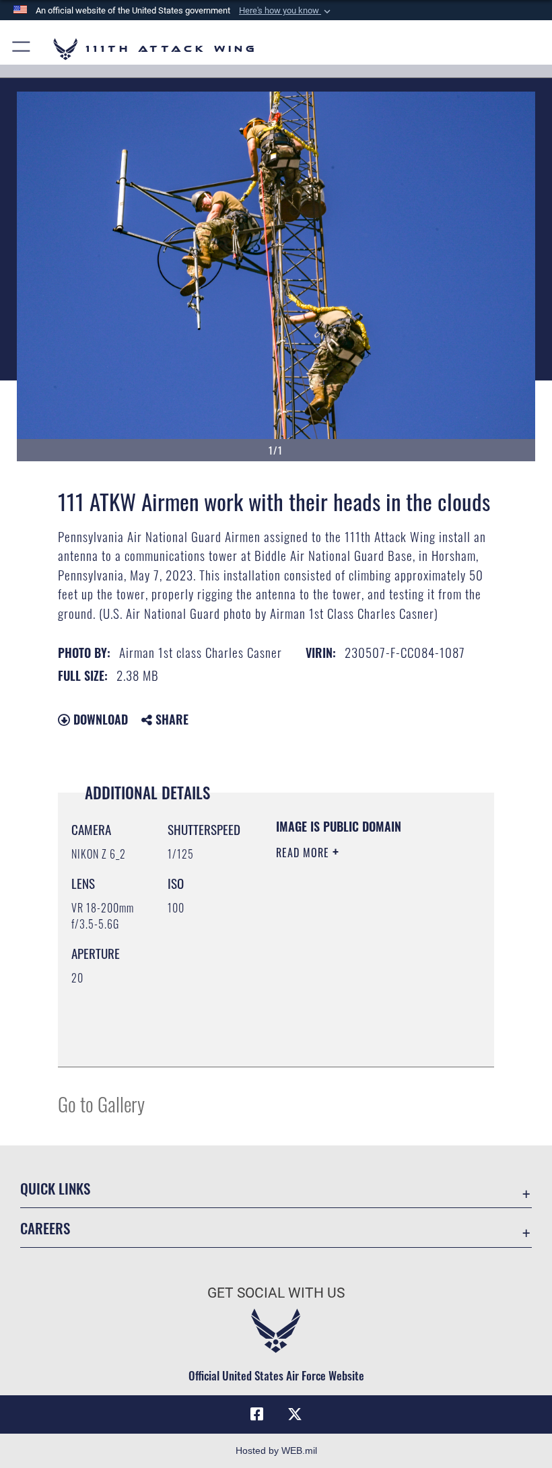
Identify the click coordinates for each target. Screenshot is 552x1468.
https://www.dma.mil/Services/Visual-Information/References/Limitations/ (358, 1023)
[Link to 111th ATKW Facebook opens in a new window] (257, 1414)
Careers (45, 1227)
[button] (286, 11)
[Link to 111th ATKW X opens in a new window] (295, 1414)
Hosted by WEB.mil (276, 1450)
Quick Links (55, 1188)
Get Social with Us (276, 1293)
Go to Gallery (101, 1103)
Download (99, 719)
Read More (304, 852)
